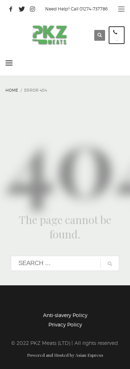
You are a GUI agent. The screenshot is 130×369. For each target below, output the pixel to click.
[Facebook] (10, 9)
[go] (109, 263)
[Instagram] (32, 9)
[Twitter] (21, 9)
